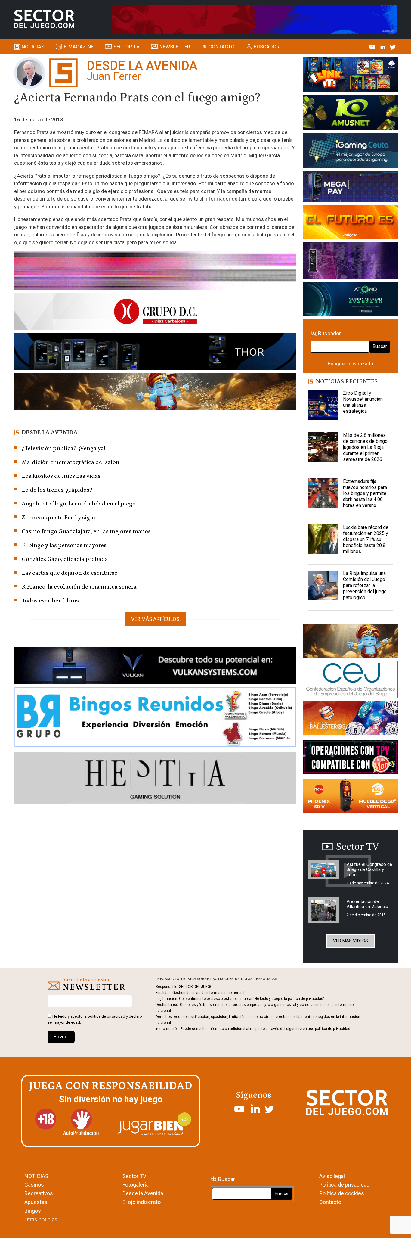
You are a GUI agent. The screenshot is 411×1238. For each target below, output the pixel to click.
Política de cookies (341, 1193)
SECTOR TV (126, 47)
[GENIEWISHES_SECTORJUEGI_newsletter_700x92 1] (155, 393)
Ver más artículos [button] (155, 619)
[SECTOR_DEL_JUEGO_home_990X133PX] (155, 272)
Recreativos (38, 1193)
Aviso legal (332, 1176)
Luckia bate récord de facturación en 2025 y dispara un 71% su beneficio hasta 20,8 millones (365, 539)
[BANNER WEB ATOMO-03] (350, 300)
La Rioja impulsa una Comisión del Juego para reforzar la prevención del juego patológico (365, 585)
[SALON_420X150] (350, 223)
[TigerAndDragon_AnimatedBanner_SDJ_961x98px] (254, 19)
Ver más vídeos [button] (350, 941)
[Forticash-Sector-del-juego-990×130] (155, 353)
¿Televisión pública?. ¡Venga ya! (63, 448)
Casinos (34, 1184)
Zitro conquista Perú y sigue (59, 517)
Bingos (32, 1211)
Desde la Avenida (142, 1193)
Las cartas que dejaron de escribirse (69, 573)
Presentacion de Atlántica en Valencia (367, 904)
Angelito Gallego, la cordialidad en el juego (79, 503)
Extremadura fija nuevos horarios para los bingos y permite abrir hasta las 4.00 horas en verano (365, 493)
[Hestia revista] (155, 779)
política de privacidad (106, 1016)
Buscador (267, 47)
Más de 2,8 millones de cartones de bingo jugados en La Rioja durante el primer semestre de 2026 (365, 447)
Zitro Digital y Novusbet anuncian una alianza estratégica (363, 402)
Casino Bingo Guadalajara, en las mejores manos (86, 531)
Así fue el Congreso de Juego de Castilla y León (369, 869)
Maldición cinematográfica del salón (70, 462)
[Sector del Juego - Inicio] (44, 19)
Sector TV (134, 1176)
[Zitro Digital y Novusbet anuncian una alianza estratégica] (323, 405)
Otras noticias (40, 1219)
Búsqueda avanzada (350, 364)
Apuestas (35, 1202)
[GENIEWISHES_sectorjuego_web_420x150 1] (350, 642)
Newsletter (174, 47)
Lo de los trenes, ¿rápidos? (57, 490)
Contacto (222, 47)
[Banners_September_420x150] (350, 797)
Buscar (379, 346)
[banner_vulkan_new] (155, 666)
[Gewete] (350, 262)
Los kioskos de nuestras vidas (61, 476)
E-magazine (79, 47)
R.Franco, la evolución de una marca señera (79, 586)
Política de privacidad (344, 1184)
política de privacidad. (333, 1029)
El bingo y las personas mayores (64, 545)
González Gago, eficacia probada (65, 559)
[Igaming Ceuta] (350, 152)
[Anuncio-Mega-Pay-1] (350, 188)
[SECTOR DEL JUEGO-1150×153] (155, 313)
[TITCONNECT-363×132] (350, 758)
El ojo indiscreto (141, 1202)
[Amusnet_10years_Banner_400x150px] (350, 113)
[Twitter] (393, 47)
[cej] (350, 680)
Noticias (33, 47)
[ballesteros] (350, 720)
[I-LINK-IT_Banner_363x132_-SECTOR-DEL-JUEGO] (350, 76)
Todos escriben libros (50, 600)
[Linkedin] (383, 47)
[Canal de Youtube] (373, 47)
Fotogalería (135, 1184)
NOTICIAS (36, 1176)
